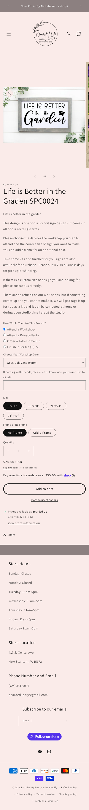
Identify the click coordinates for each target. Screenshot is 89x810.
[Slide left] (35, 176)
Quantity (8, 442)
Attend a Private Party (23, 335)
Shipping (7, 467)
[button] (8, 33)
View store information (24, 523)
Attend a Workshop (21, 329)
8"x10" (12, 406)
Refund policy (68, 787)
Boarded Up (27, 787)
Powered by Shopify (46, 787)
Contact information (46, 800)
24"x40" (13, 416)
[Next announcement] (81, 6)
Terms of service (46, 794)
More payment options (44, 499)
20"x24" (56, 406)
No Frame (15, 433)
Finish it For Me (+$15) (23, 347)
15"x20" (34, 406)
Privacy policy (24, 794)
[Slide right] (54, 176)
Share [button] (12, 535)
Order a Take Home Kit (23, 341)
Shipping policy (68, 794)
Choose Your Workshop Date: (21, 354)
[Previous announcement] (8, 6)
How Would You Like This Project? (24, 323)
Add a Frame (42, 433)
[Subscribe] (66, 721)
